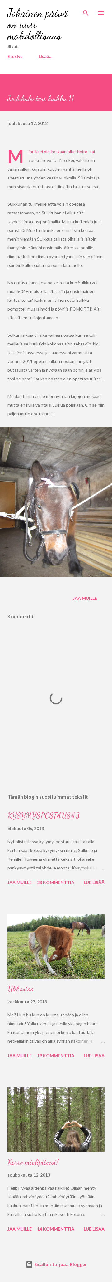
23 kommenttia (55, 882)
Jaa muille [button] (85, 598)
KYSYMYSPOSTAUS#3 (43, 815)
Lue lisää (94, 882)
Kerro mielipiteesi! (32, 1162)
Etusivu (15, 56)
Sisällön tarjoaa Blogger (60, 1264)
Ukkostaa (20, 988)
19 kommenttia (55, 1055)
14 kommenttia (55, 1228)
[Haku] (86, 11)
